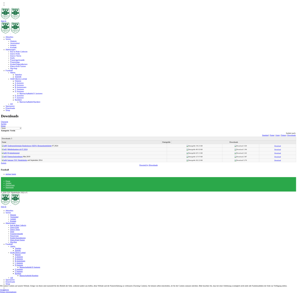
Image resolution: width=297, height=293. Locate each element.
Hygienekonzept (13, 153)
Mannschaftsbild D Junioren (30, 94)
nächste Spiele (11, 174)
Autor (277, 135)
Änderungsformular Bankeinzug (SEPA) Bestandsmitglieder (29, 146)
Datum (283, 135)
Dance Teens (15, 56)
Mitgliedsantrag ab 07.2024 (17, 149)
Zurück (3, 163)
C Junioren (19, 89)
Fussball (9, 71)
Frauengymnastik (17, 60)
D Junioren (19, 92)
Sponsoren (10, 106)
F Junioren (19, 98)
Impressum (10, 187)
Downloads (10, 108)
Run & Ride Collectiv (18, 52)
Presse (8, 181)
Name (272, 135)
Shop (8, 110)
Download (277, 146)
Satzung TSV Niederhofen (17, 160)
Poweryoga (15, 62)
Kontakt (13, 48)
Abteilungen (11, 50)
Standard (265, 135)
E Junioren (19, 96)
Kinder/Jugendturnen (18, 64)
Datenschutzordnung (15, 157)
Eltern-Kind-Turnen (18, 66)
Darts (12, 58)
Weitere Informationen (8, 292)
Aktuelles (9, 37)
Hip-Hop (13, 68)
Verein (8, 39)
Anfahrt (13, 45)
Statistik (18, 77)
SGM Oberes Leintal (18, 79)
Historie (13, 41)
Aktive (12, 73)
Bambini (18, 100)
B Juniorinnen (20, 87)
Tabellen (18, 75)
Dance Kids (15, 54)
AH (11, 104)
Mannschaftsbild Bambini (29, 102)
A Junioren (19, 83)
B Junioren (19, 85)
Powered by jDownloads (148, 165)
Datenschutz (10, 185)
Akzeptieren (4, 290)
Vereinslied (14, 43)
